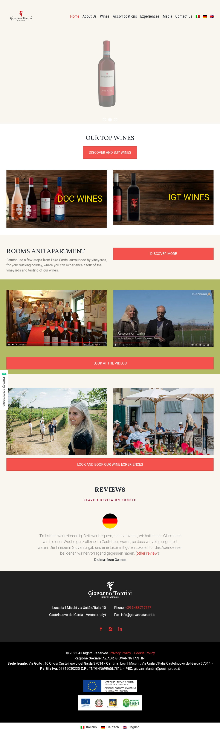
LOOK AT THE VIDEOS (110, 363)
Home (74, 16)
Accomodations (125, 16)
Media (167, 16)
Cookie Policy (144, 653)
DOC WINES (80, 199)
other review (169, 553)
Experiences (150, 16)
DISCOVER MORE (163, 254)
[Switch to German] (205, 16)
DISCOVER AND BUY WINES (110, 152)
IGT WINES (188, 197)
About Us (89, 16)
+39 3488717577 (138, 608)
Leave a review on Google (110, 500)
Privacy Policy (120, 653)
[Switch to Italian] (198, 16)
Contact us (183, 16)
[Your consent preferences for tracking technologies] (4, 390)
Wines (105, 16)
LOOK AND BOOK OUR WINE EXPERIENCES (110, 464)
